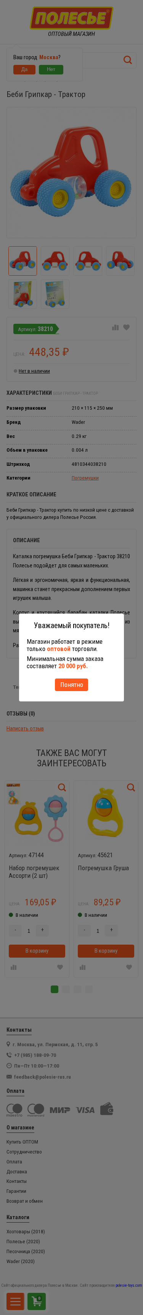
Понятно (71, 684)
